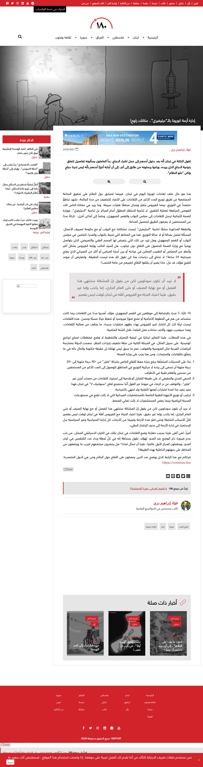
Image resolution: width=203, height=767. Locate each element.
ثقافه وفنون (63, 37)
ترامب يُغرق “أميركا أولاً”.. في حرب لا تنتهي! (130, 645)
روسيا (21, 257)
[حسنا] (199, 760)
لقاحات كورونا (151, 526)
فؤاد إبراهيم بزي (181, 149)
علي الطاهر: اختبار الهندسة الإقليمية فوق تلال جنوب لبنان (20, 150)
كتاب (163, 3)
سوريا (83, 37)
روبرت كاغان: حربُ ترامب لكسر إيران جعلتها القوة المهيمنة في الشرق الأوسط (20, 223)
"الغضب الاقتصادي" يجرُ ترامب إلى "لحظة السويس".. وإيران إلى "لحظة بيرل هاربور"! (20, 168)
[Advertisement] (127, 572)
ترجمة (154, 3)
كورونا (171, 526)
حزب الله (32, 257)
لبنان (136, 37)
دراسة (145, 3)
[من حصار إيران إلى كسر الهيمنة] (85, 633)
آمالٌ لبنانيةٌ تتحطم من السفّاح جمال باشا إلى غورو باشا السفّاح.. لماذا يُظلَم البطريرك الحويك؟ (20, 188)
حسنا (10, 762)
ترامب (14, 247)
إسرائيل (45, 247)
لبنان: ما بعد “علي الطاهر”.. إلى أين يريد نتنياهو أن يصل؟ (170, 645)
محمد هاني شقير (174, 636)
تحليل (181, 3)
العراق (100, 37)
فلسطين (118, 37)
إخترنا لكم (112, 3)
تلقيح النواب (183, 526)
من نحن (85, 3)
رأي (188, 3)
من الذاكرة (125, 3)
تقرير (196, 3)
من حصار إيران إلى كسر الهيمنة (86, 647)
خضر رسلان (93, 640)
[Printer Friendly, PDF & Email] (68, 470)
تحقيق (172, 3)
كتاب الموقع (98, 3)
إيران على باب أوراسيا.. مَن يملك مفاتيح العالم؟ (22, 206)
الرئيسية (153, 37)
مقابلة (136, 3)
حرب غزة (44, 257)
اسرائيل (34, 247)
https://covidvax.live (176, 462)
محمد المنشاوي (133, 636)
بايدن (24, 247)
